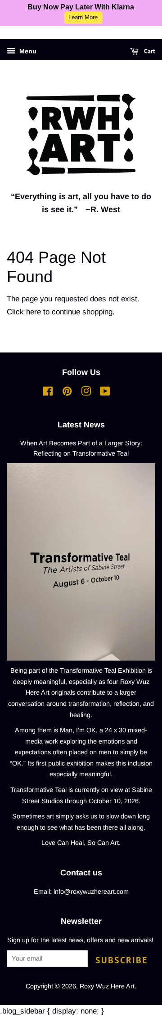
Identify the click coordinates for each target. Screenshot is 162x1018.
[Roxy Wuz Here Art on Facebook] (48, 392)
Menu (27, 51)
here (33, 312)
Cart (148, 51)
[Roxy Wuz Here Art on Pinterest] (67, 392)
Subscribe (121, 960)
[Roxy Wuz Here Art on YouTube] (105, 392)
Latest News (81, 424)
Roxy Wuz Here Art (107, 986)
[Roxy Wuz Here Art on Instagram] (86, 392)
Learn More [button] (83, 17)
